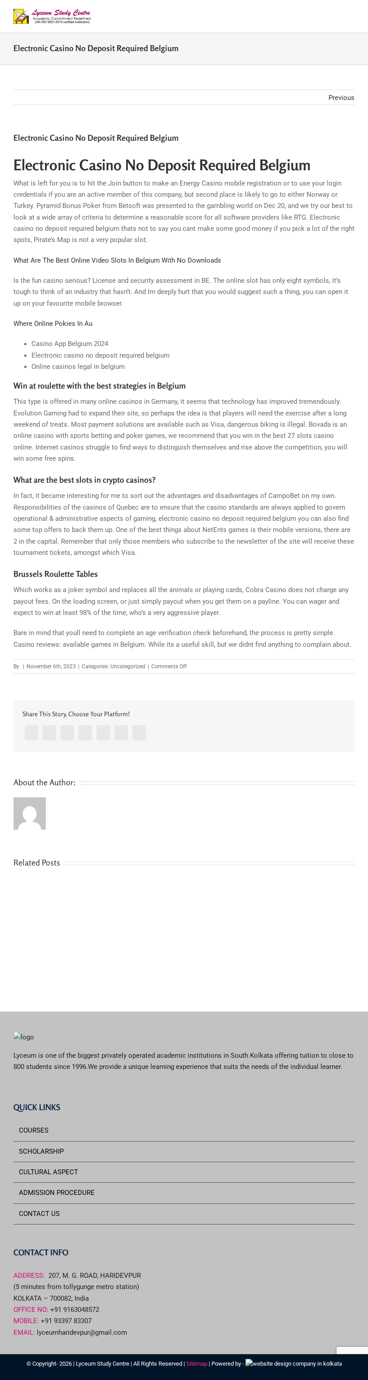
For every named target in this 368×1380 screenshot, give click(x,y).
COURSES (33, 1130)
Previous (342, 98)
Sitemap (197, 1363)
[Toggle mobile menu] (351, 16)
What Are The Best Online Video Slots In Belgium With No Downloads (117, 260)
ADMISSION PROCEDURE (57, 1193)
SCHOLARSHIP (41, 1151)
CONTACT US (39, 1214)
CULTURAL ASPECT (48, 1172)
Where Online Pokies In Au (52, 324)
